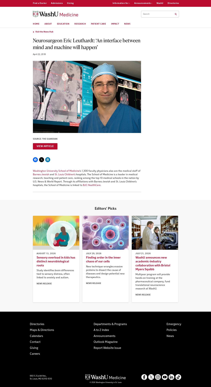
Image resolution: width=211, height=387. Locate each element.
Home (36, 24)
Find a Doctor (40, 3)
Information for (121, 3)
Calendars (36, 336)
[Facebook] (144, 377)
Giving (70, 3)
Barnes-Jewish (41, 174)
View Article (45, 146)
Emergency (174, 324)
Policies (172, 330)
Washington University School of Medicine (56, 171)
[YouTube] (165, 377)
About (48, 24)
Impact (115, 24)
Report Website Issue (107, 348)
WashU (159, 3)
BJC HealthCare (92, 185)
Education (63, 24)
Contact (35, 342)
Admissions (57, 3)
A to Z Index (101, 330)
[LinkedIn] (171, 377)
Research (80, 24)
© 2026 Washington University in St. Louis (106, 382)
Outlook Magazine (106, 342)
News (127, 24)
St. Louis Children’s (65, 174)
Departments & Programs (110, 324)
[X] (151, 377)
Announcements (142, 3)
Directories (173, 3)
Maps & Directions (42, 330)
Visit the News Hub (44, 32)
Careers (35, 354)
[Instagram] (158, 377)
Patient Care (98, 24)
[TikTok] (178, 377)
